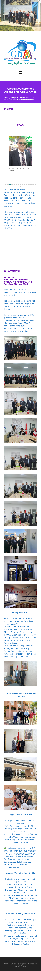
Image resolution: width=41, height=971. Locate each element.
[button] (5, 184)
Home (8, 109)
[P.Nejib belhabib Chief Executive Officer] (20, 151)
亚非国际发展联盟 (12, 271)
